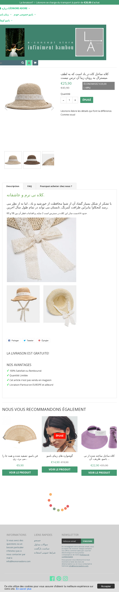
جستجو (37, 540)
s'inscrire (87, 541)
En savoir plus (23, 588)
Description (12, 186)
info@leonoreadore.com (18, 561)
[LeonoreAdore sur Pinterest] (58, 579)
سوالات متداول (41, 544)
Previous (6, 108)
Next (52, 108)
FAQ (29, 186)
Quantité (65, 94)
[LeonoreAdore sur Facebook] (52, 579)
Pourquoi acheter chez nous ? (56, 186)
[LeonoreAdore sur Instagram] (65, 579)
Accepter (106, 586)
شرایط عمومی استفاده (45, 552)
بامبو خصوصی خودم (24, 14)
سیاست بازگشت (41, 548)
